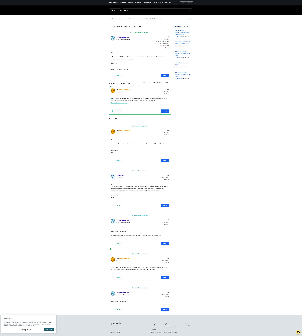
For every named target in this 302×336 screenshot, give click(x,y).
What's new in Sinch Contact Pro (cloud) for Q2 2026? (182, 74)
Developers (123, 2)
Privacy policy (189, 325)
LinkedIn (153, 325)
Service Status (147, 2)
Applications (123, 19)
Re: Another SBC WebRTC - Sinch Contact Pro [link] (150, 19)
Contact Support (158, 2)
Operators (138, 2)
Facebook (154, 327)
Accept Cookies (49, 329)
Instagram (154, 329)
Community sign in (186, 2)
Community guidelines (171, 327)
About (166, 325)
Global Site (117, 332)
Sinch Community (113, 2)
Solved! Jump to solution (141, 33)
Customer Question (122, 69)
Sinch (115, 323)
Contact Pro (132, 19)
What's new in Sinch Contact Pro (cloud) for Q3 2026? (182, 53)
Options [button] (190, 19)
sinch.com (168, 2)
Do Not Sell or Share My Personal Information (25, 330)
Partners (130, 2)
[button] (112, 75)
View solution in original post (119, 103)
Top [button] (112, 318)
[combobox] (157, 10)
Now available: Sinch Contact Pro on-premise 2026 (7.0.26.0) (182, 32)
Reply (165, 75)
